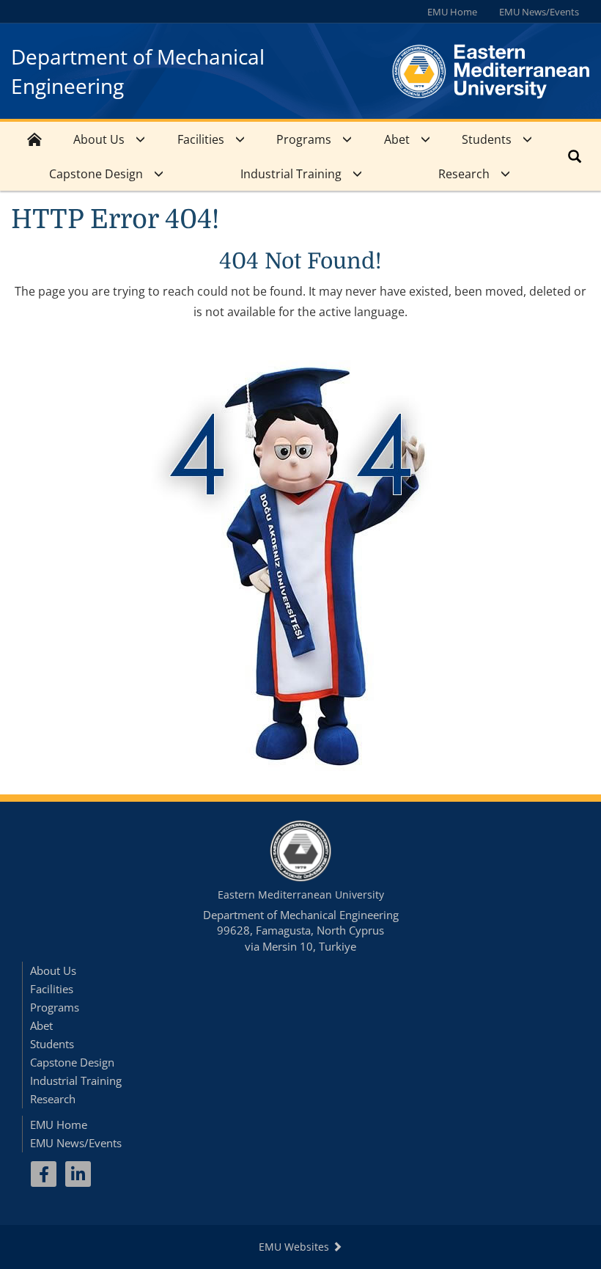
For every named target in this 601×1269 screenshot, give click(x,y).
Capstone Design (96, 174)
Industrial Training (291, 174)
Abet (397, 139)
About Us (99, 139)
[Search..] (574, 156)
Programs (303, 139)
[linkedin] (78, 1174)
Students (487, 139)
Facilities (200, 139)
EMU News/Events (539, 11)
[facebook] (43, 1174)
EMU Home (452, 11)
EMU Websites (295, 1247)
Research (464, 174)
